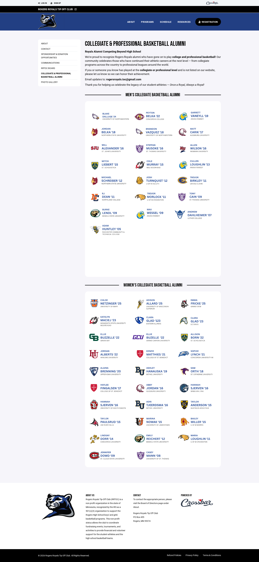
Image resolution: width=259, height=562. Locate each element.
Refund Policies (174, 555)
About (131, 21)
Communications (50, 62)
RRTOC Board (48, 68)
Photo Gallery (49, 82)
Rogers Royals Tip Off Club (55, 9)
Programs (147, 21)
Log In (44, 3)
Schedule (165, 21)
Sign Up (57, 3)
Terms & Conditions (212, 555)
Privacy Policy (192, 555)
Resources (184, 21)
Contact (45, 48)
